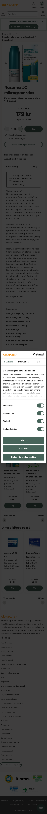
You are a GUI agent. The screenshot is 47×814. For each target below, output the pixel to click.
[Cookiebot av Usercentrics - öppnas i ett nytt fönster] (33, 354)
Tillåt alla (23, 440)
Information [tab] (23, 362)
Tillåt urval (23, 449)
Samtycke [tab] (8, 362)
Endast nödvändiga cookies (23, 457)
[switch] (40, 413)
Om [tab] (38, 362)
